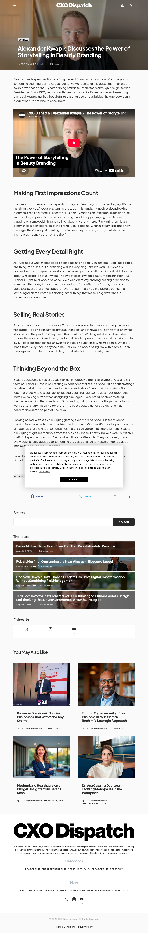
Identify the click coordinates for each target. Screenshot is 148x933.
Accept (74, 479)
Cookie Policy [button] (52, 468)
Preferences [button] (44, 471)
